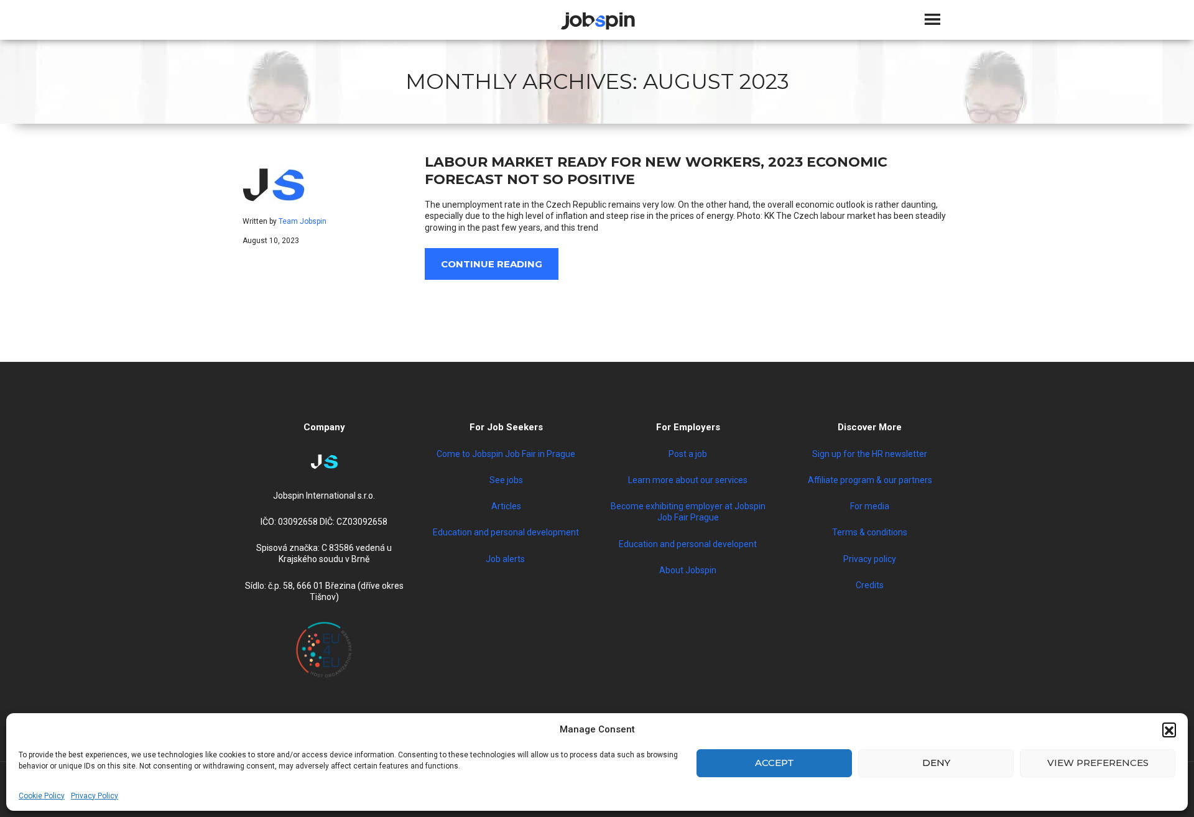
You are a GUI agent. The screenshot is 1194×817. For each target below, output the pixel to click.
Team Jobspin (302, 221)
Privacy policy (869, 559)
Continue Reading (491, 264)
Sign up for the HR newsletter (869, 454)
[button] (1169, 729)
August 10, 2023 (271, 240)
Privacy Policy (94, 796)
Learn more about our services (687, 480)
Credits (870, 585)
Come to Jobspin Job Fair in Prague (506, 454)
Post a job (688, 454)
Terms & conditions (869, 532)
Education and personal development (506, 532)
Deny (936, 763)
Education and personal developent (688, 544)
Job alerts (506, 559)
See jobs (506, 480)
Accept (774, 763)
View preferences (1098, 763)
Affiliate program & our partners (870, 480)
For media (869, 506)
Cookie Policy (42, 796)
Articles (506, 506)
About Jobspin (687, 570)
